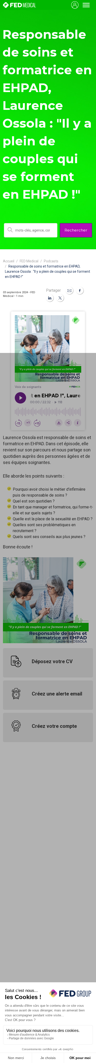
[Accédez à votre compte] (74, 4)
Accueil (8, 261)
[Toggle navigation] (86, 5)
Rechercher (75, 230)
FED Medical (29, 261)
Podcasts (51, 261)
